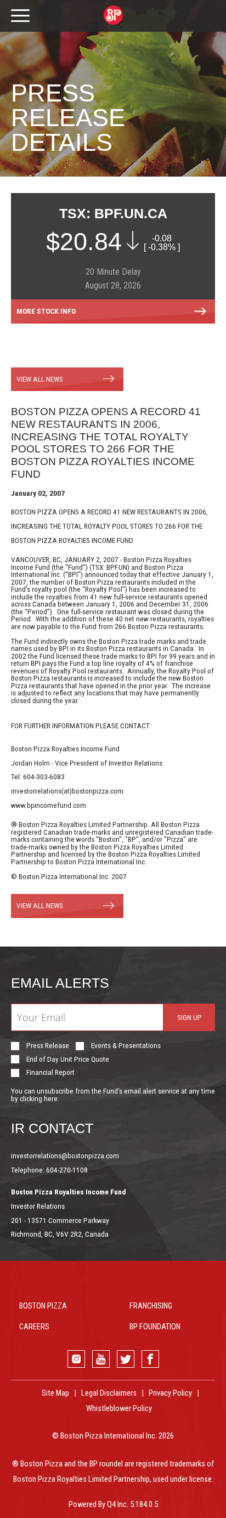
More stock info (46, 311)
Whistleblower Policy (119, 1408)
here (51, 1098)
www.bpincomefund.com (48, 805)
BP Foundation (154, 1327)
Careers (34, 1327)
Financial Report (50, 1073)
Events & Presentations (126, 1046)
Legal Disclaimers (109, 1393)
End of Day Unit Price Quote (67, 1059)
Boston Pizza (43, 1306)
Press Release (47, 1046)
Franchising (150, 1306)
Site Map (55, 1393)
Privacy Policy (170, 1393)
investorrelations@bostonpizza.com (65, 1155)
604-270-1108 (67, 1169)
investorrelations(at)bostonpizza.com (67, 790)
